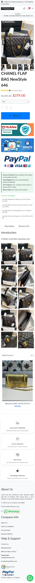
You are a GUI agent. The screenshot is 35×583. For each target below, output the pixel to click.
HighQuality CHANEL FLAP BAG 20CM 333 (17, 403)
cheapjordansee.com (8, 557)
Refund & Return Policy (8, 551)
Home (18, 14)
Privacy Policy (5, 530)
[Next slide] (33, 355)
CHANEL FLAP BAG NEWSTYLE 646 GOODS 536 (18, 16)
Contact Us (5, 544)
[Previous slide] (31, 355)
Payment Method (7, 534)
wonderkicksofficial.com (9, 561)
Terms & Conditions (7, 526)
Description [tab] (9, 226)
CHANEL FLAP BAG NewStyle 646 (15, 239)
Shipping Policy (6, 548)
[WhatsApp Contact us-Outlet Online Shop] (30, 578)
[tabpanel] (17, 385)
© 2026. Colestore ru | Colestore (10, 577)
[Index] (24, 8)
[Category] (33, 8)
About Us (4, 523)
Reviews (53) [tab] (24, 226)
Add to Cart (17, 115)
